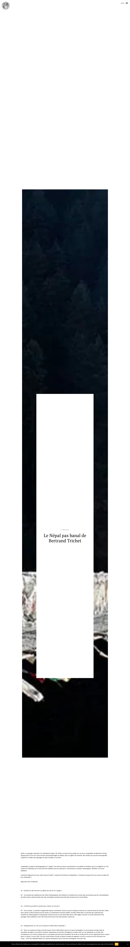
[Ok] (128, 944)
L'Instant (65, 529)
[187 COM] (6, 5)
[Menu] (127, 3)
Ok (116, 944)
